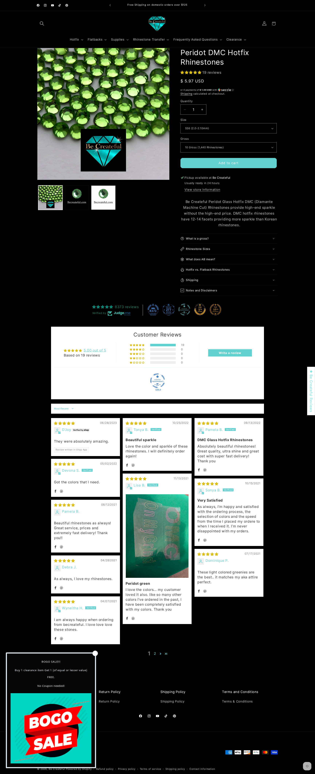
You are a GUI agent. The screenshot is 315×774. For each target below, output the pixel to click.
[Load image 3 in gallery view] (103, 197)
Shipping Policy (172, 701)
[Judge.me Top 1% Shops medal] (200, 309)
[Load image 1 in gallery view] (50, 197)
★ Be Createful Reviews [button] (311, 391)
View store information (202, 189)
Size (183, 120)
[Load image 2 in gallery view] (77, 197)
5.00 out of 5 (95, 350)
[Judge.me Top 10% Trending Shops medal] (215, 309)
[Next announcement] (205, 5)
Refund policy (105, 768)
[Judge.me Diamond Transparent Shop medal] (157, 380)
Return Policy (109, 701)
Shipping (186, 93)
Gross (184, 138)
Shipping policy (175, 768)
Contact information (202, 768)
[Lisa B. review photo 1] (157, 536)
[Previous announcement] (110, 5)
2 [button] (155, 653)
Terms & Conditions (237, 701)
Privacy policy (126, 768)
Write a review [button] (230, 353)
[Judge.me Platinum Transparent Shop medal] (184, 309)
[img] (64, 423)
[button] (42, 23)
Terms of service (150, 768)
